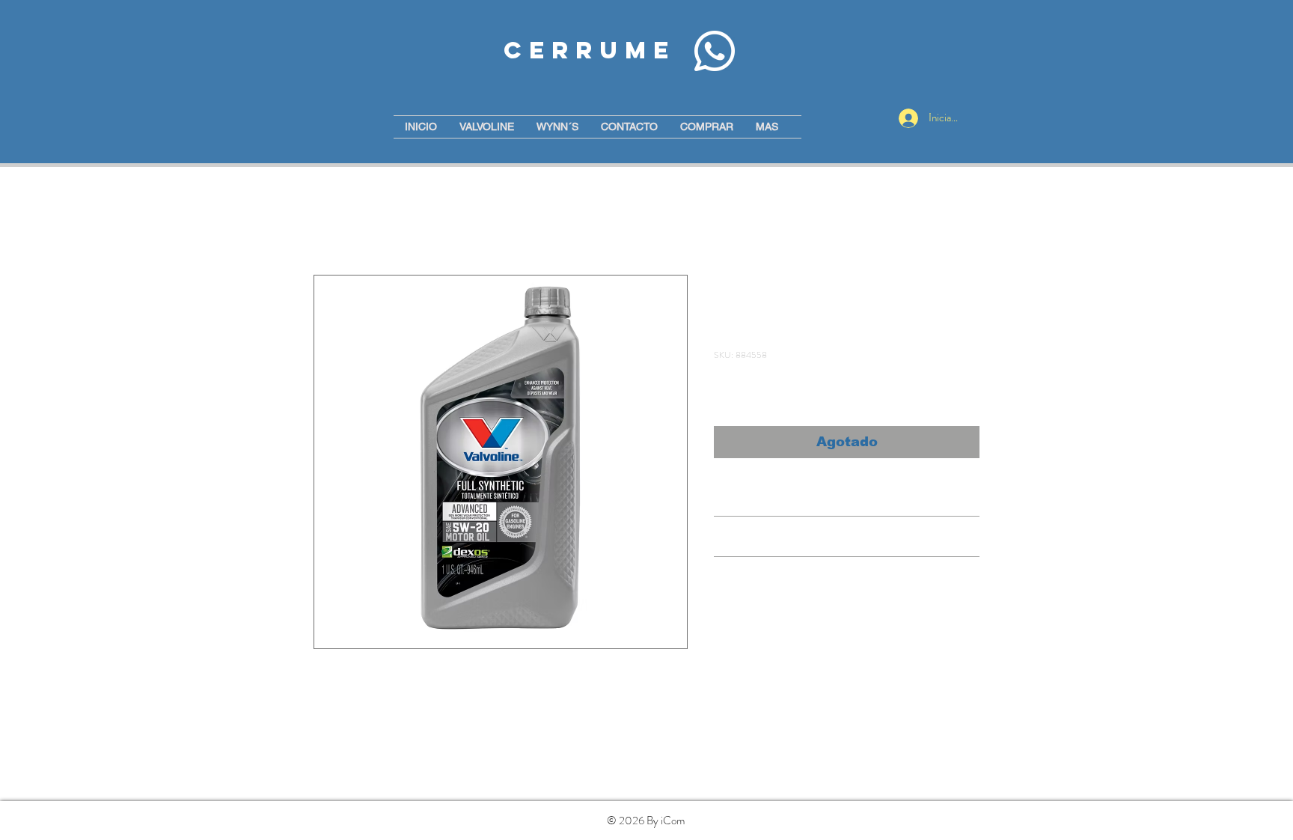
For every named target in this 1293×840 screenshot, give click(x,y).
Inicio (326, 220)
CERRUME (590, 50)
